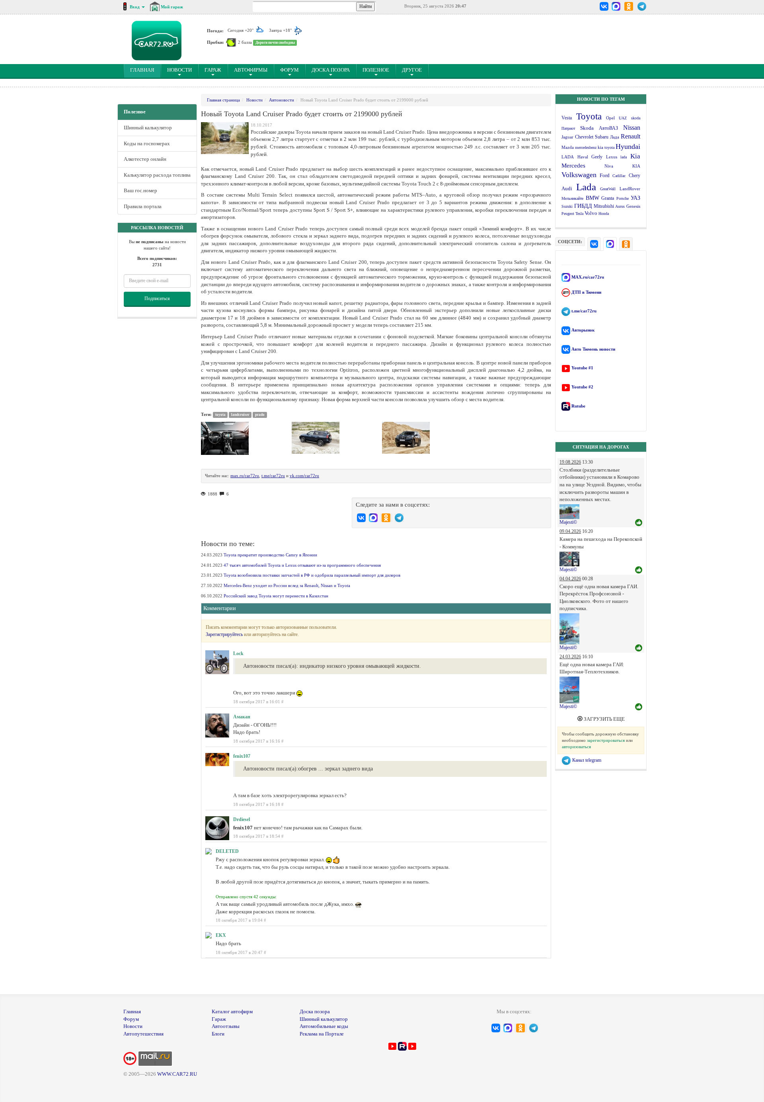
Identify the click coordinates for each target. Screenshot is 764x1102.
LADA (567, 157)
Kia (635, 156)
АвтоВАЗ (608, 128)
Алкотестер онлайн (145, 159)
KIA (636, 166)
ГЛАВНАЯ (145, 69)
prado (260, 415)
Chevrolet (584, 137)
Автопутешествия (143, 1034)
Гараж (213, 70)
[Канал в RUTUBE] (402, 1046)
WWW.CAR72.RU (177, 1074)
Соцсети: (570, 241)
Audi (566, 188)
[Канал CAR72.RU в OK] (629, 6)
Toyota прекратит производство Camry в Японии (270, 554)
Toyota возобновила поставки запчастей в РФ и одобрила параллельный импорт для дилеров (312, 575)
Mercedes (573, 165)
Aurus (620, 206)
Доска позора (331, 70)
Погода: (215, 30)
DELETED (227, 851)
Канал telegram (586, 760)
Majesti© (568, 522)
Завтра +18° (281, 30)
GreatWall (608, 189)
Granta (607, 198)
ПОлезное (376, 70)
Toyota (589, 116)
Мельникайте (572, 198)
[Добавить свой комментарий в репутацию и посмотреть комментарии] (638, 523)
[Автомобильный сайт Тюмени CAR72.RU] (156, 40)
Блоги (218, 1034)
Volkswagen (578, 175)
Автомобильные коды (324, 1026)
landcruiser (240, 415)
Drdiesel (241, 819)
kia (600, 147)
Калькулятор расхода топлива (157, 175)
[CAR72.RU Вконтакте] (604, 6)
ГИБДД (583, 206)
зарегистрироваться (606, 740)
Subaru (601, 137)
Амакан (241, 717)
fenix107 (241, 756)
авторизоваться (576, 746)
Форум (289, 70)
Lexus (611, 156)
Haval (582, 156)
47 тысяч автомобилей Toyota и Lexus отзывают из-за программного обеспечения (302, 565)
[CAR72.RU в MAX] (615, 6)
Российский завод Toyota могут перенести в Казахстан (276, 595)
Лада (614, 137)
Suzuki (567, 206)
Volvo (591, 213)
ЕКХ (221, 935)
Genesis (633, 206)
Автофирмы (250, 70)
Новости (179, 70)
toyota (609, 147)
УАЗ (635, 198)
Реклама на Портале (322, 1034)
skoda (635, 118)
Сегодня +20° (241, 30)
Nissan (631, 127)
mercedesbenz (585, 147)
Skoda (587, 128)
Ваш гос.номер (140, 190)
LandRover (630, 189)
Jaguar (567, 137)
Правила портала (143, 206)
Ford (605, 175)
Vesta (566, 117)
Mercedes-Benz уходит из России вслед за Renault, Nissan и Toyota (287, 585)
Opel (610, 117)
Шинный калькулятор (148, 128)
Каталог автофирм (232, 1011)
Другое (412, 70)
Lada (586, 186)
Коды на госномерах (147, 143)
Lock (238, 653)
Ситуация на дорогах (601, 447)
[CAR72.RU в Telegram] (642, 6)
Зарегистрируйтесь (224, 634)
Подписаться (157, 298)
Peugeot (567, 213)
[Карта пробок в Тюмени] (231, 42)
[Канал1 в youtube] (392, 1046)
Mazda (567, 147)
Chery (634, 175)
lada (623, 157)
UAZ (623, 118)
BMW (592, 198)
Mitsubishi (604, 206)
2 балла (245, 42)
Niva (608, 166)
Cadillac (619, 176)
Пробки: (215, 42)
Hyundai (628, 146)
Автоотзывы (226, 1026)
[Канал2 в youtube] (412, 1046)
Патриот (568, 128)
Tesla (579, 213)
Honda (603, 213)
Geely (596, 157)
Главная (132, 1011)
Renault (630, 136)
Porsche (622, 198)
